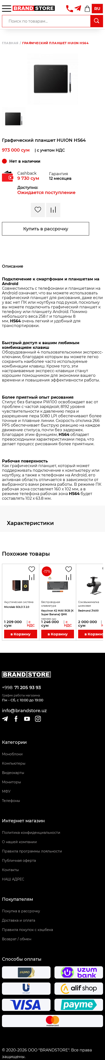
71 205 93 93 (27, 687)
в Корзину (20, 634)
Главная (11, 43)
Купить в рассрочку (45, 229)
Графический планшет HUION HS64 (55, 43)
